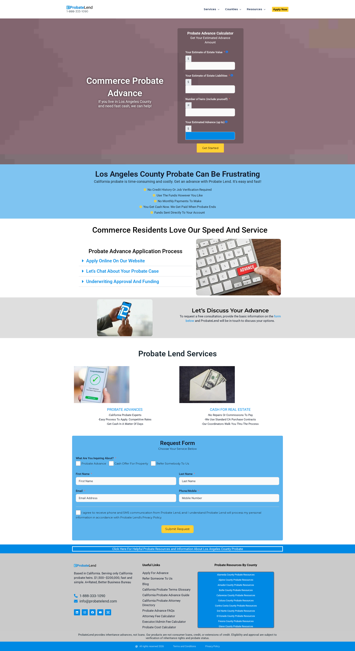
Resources (254, 9)
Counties (231, 9)
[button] (280, 9)
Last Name (186, 474)
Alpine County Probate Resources (236, 579)
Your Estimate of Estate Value (203, 52)
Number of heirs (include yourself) (206, 99)
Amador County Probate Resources (236, 585)
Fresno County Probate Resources (236, 621)
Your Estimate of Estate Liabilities (206, 75)
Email (79, 491)
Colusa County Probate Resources (236, 600)
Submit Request (177, 529)
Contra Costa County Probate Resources (236, 605)
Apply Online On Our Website (115, 260)
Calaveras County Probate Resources (236, 595)
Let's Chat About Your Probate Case (122, 271)
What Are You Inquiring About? (95, 458)
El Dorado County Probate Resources (236, 616)
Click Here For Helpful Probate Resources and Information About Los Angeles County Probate (177, 549)
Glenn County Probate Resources (236, 626)
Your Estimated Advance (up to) (204, 122)
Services (210, 9)
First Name (83, 474)
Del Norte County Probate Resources (236, 610)
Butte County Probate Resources (236, 590)
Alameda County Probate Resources (236, 574)
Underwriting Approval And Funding (122, 281)
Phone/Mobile (188, 491)
